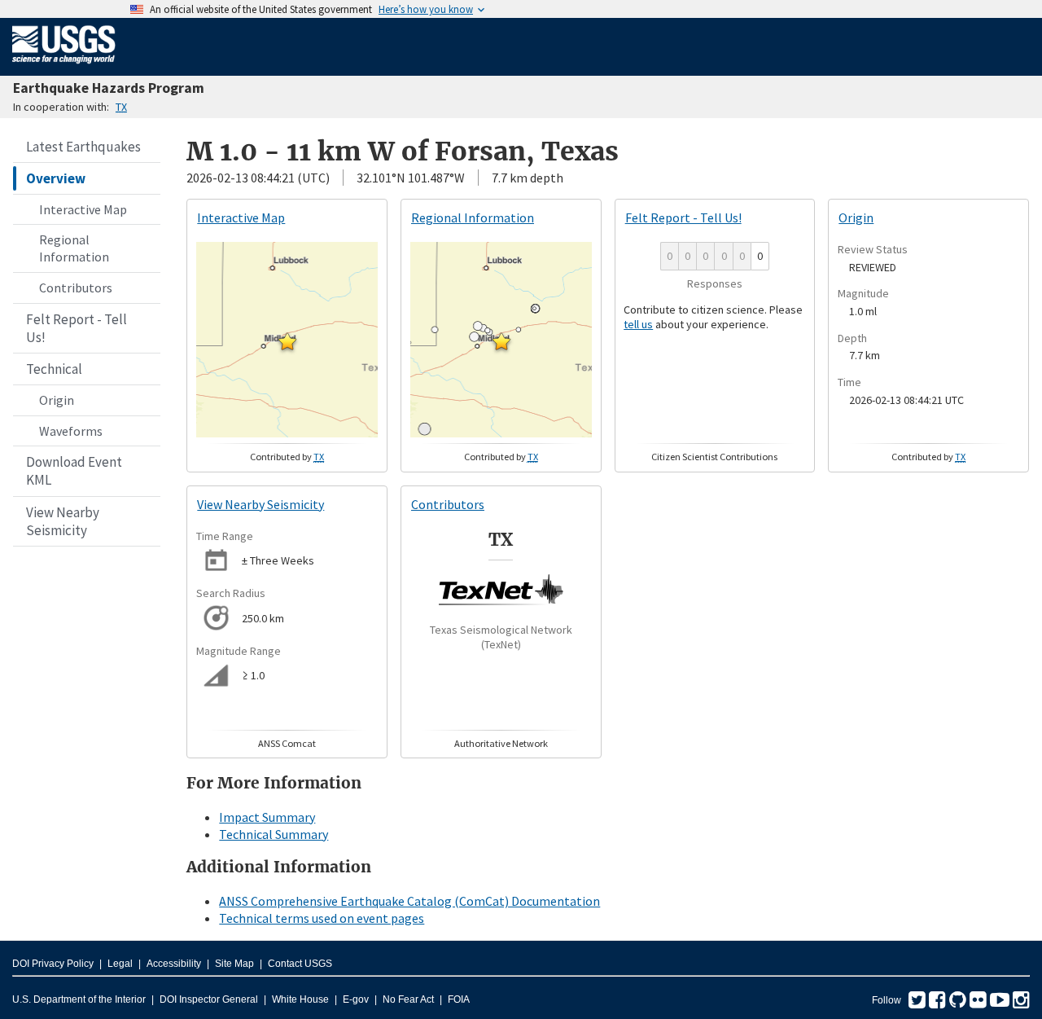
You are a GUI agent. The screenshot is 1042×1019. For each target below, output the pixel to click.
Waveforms (71, 431)
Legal (120, 963)
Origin (56, 400)
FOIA (459, 999)
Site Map (234, 963)
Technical (54, 369)
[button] (287, 341)
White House (300, 999)
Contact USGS (300, 963)
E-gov (356, 999)
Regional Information (74, 248)
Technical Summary (273, 834)
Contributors (75, 287)
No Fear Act (408, 999)
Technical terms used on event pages (321, 918)
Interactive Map (83, 209)
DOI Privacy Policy (53, 963)
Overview (55, 178)
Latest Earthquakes (83, 147)
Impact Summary (267, 817)
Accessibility (174, 963)
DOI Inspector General (209, 999)
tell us (638, 324)
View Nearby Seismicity (62, 521)
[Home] (64, 67)
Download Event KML (74, 471)
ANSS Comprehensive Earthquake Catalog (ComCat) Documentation (409, 901)
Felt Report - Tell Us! (76, 328)
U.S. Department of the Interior (79, 999)
